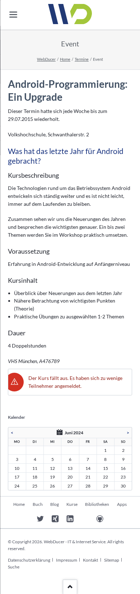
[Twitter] (40, 519)
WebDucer (46, 59)
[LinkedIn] (70, 519)
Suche (13, 567)
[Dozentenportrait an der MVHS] (25, 519)
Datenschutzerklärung (29, 560)
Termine (82, 59)
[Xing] (55, 519)
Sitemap (111, 560)
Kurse (72, 504)
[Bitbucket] (115, 519)
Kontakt (90, 560)
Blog (54, 504)
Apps (122, 504)
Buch (38, 504)
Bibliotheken (97, 504)
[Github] (100, 519)
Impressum (66, 560)
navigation (13, 15)
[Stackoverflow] (85, 519)
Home (65, 59)
